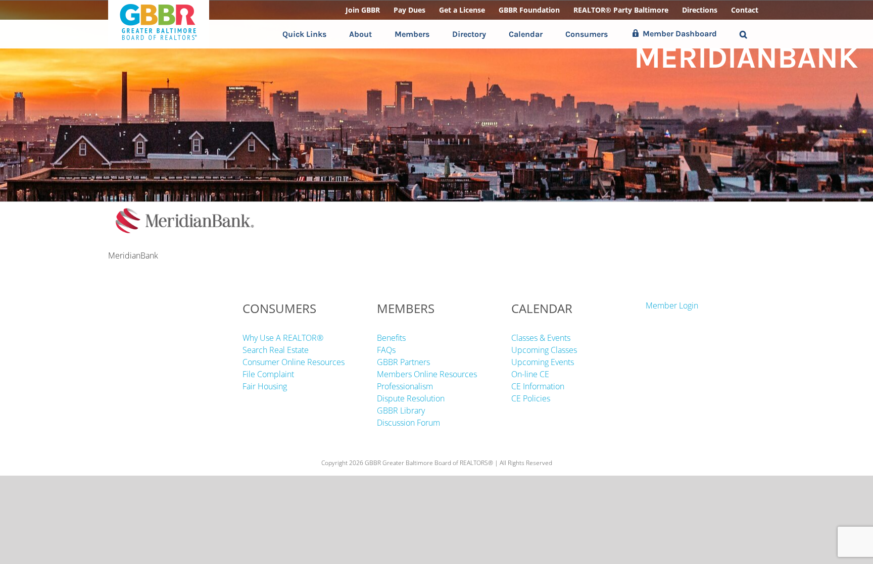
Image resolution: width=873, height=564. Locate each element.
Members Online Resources (427, 374)
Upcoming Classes (544, 349)
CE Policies (530, 398)
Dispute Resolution (411, 398)
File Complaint (268, 374)
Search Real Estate (276, 349)
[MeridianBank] (184, 208)
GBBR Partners (403, 362)
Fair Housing (265, 386)
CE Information (537, 386)
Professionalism (405, 386)
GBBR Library (401, 410)
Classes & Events (540, 337)
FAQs (386, 349)
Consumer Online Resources (294, 362)
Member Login (672, 305)
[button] (743, 34)
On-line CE (530, 374)
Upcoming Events (542, 362)
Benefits (391, 337)
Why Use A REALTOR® (283, 337)
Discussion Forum (408, 422)
